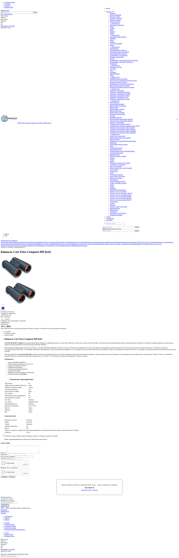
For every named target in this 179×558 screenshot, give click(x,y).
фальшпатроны (115, 154)
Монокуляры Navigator (117, 112)
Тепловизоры (114, 48)
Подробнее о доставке (8, 26)
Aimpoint (113, 38)
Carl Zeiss (113, 69)
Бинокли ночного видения (118, 82)
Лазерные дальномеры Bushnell (120, 92)
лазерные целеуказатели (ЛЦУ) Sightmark (123, 131)
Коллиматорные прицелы (118, 37)
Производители (9, 536)
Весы (111, 146)
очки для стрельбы (116, 166)
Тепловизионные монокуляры (119, 52)
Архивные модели (32, 245)
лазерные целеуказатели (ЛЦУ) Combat (122, 127)
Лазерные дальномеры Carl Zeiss (120, 94)
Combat (112, 28)
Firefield (112, 32)
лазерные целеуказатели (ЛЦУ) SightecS (122, 129)
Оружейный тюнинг (116, 175)
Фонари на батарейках (117, 122)
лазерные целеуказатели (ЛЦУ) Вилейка (123, 132)
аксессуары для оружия (117, 176)
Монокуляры (114, 107)
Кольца (112, 58)
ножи (111, 173)
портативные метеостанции (119, 144)
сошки (112, 186)
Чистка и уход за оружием (118, 191)
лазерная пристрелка (116, 153)
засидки (112, 158)
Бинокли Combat (115, 20)
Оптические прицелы (117, 25)
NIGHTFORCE (115, 74)
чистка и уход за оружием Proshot (120, 196)
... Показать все (115, 23)
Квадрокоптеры (115, 208)
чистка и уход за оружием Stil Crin (121, 198)
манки (112, 161)
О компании (8, 516)
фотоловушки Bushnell (117, 104)
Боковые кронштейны (117, 57)
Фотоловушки (114, 102)
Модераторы (114, 180)
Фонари (112, 116)
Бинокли (113, 13)
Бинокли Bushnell (115, 15)
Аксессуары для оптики (117, 136)
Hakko (112, 33)
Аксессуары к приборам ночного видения (123, 80)
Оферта (6, 519)
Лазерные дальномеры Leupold (119, 99)
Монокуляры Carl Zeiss (117, 109)
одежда (112, 203)
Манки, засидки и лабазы (118, 156)
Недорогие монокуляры (117, 114)
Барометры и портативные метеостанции (123, 141)
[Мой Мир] (8, 326)
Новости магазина (9, 501)
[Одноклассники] (6, 326)
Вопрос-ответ (8, 534)
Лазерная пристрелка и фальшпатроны (122, 151)
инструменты (114, 169)
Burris (112, 27)
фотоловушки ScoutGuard (118, 106)
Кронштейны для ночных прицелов (121, 62)
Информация (5, 511)
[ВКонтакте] (2, 326)
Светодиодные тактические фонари (121, 121)
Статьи (6, 533)
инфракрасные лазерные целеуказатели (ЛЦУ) (124, 126)
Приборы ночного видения (118, 79)
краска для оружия (116, 178)
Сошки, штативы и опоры (118, 183)
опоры (112, 185)
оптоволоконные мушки (117, 181)
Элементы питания (116, 215)
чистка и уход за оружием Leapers (120, 195)
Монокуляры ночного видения (119, 85)
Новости (7, 518)
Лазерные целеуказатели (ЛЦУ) (120, 124)
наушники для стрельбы (117, 164)
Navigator (113, 72)
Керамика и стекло (44, 245)
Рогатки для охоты (56, 245)
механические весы (116, 148)
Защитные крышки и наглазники (120, 138)
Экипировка (114, 201)
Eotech (112, 45)
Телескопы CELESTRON (118, 213)
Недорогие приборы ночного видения (122, 87)
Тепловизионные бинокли (118, 50)
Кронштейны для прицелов (118, 55)
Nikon (112, 75)
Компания (4, 510)
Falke (111, 30)
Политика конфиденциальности (14, 529)
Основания (113, 64)
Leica (111, 70)
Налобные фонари (116, 117)
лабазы (112, 159)
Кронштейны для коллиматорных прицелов (124, 60)
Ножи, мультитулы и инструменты (121, 168)
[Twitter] (4, 326)
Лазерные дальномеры (117, 90)
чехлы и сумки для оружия (118, 206)
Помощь (3, 513)
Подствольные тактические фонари (121, 119)
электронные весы (116, 149)
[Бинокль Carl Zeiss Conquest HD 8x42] (16, 279)
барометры (113, 143)
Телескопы (113, 211)
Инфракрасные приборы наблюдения (122, 84)
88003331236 (5, 10)
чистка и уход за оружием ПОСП (120, 200)
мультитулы (113, 171)
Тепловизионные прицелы (118, 53)
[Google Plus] (10, 326)
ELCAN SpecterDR (116, 43)
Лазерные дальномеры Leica (119, 97)
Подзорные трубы (115, 67)
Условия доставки (10, 526)
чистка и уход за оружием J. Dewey (121, 193)
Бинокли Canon (115, 16)
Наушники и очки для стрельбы (120, 163)
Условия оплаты (9, 524)
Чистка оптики (114, 139)
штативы (113, 188)
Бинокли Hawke (115, 22)
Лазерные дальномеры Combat (119, 95)
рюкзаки (112, 205)
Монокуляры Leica (116, 111)
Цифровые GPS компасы (118, 190)
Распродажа (103, 242)
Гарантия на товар (10, 528)
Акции (6, 234)
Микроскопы (114, 210)
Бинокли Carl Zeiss (116, 18)
